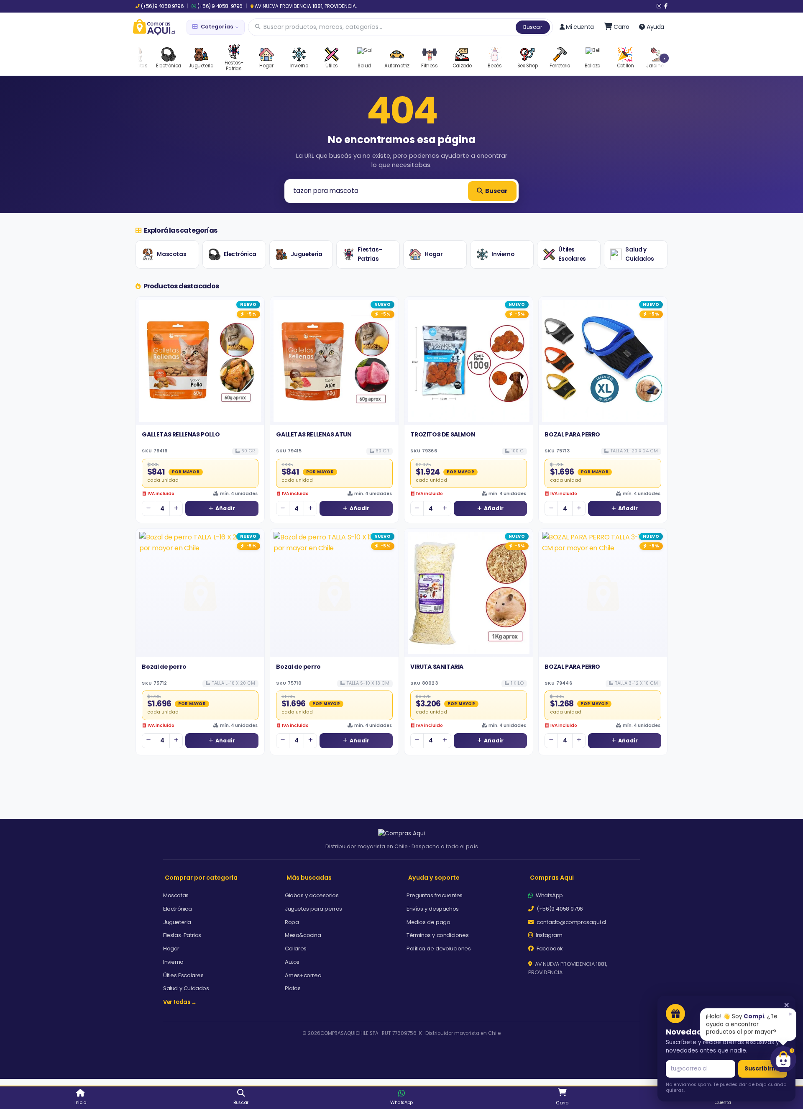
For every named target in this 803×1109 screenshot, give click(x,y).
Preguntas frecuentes (435, 895)
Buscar (532, 27)
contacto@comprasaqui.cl (570, 922)
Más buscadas (309, 877)
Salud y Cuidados (639, 254)
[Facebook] (665, 6)
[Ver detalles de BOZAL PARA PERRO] (603, 361)
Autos (292, 962)
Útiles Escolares (572, 254)
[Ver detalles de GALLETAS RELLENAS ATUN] (334, 361)
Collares (296, 948)
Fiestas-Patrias (370, 254)
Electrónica (240, 254)
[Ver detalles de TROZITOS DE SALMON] (468, 361)
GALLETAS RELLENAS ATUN (313, 434)
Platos (293, 988)
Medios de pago (428, 922)
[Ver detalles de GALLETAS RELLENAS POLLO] (200, 361)
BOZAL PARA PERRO (572, 434)
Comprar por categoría (201, 877)
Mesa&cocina (303, 935)
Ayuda (655, 27)
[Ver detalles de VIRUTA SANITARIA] (468, 593)
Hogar (433, 254)
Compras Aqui (552, 877)
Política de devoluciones (439, 948)
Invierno (502, 254)
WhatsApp (548, 895)
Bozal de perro (164, 666)
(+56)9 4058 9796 (162, 6)
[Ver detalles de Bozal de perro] (200, 593)
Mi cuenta (579, 27)
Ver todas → (180, 1002)
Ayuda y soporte (434, 877)
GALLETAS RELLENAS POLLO (181, 434)
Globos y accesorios (311, 895)
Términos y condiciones (437, 935)
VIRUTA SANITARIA (436, 666)
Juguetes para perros (313, 909)
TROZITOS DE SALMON (442, 434)
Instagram (548, 935)
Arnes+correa (303, 975)
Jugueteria (306, 254)
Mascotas (171, 254)
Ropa (292, 922)
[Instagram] (659, 6)
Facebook (549, 948)
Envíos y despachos (433, 909)
